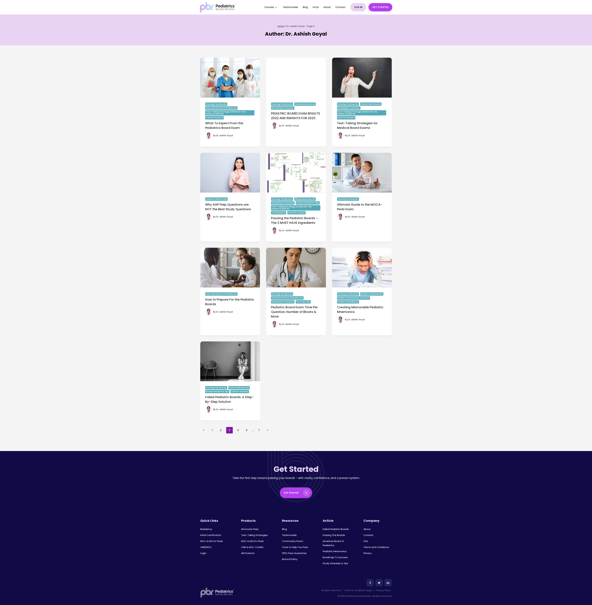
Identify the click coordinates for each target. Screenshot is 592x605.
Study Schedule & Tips (307, 203)
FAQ (366, 541)
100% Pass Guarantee (294, 553)
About (327, 7)
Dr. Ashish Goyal (224, 135)
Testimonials (290, 7)
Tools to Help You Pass (295, 547)
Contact (340, 7)
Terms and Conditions (376, 547)
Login (203, 553)
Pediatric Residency (348, 302)
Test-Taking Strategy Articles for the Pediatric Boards (226, 113)
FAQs (315, 7)
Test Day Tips (303, 302)
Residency (206, 529)
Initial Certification (210, 535)
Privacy (368, 553)
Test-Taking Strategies (254, 535)
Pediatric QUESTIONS (216, 199)
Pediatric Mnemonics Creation (353, 298)
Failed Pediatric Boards (336, 529)
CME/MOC (206, 547)
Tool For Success (214, 117)
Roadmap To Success (283, 108)
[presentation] (230, 77)
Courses (269, 7)
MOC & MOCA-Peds (211, 541)
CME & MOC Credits (252, 547)
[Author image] (208, 135)
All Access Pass (250, 529)
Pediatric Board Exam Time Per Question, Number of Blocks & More (294, 312)
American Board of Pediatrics (221, 108)
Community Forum (292, 541)
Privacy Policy (383, 590)
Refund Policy (289, 559)
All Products (248, 553)
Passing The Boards (216, 104)
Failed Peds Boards (305, 104)
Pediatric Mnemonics (372, 294)
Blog (305, 7)
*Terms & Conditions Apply (357, 590)
